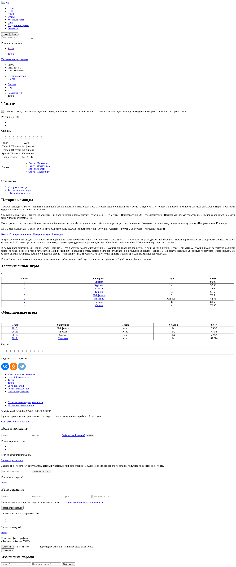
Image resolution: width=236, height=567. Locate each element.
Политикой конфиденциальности (84, 502)
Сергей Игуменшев (39, 166)
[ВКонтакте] (5, 366)
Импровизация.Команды (21, 374)
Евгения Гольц (36, 168)
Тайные (99, 292)
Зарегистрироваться (12, 460)
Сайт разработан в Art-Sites (16, 421)
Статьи (11, 16)
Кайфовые (99, 295)
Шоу (10, 22)
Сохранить (8, 550)
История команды (17, 187)
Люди (11, 13)
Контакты (13, 28)
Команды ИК (15, 93)
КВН (10, 11)
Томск (11, 380)
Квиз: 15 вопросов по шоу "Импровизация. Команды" (32, 234)
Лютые (99, 281)
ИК (9, 90)
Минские (99, 298)
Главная (12, 84)
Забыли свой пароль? (73, 435)
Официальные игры (19, 193)
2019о (15, 338)
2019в (15, 335)
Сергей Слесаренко (39, 171)
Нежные (99, 302)
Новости (12, 8)
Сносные (63, 338)
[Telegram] (22, 366)
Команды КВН (16, 19)
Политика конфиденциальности (25, 402)
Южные (99, 288)
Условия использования (21, 405)
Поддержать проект (18, 25)
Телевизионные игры (19, 190)
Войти (90, 435)
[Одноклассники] (13, 366)
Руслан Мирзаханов (39, 163)
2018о (15, 328)
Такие (11, 382)
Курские (99, 285)
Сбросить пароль (41, 471)
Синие (99, 305)
